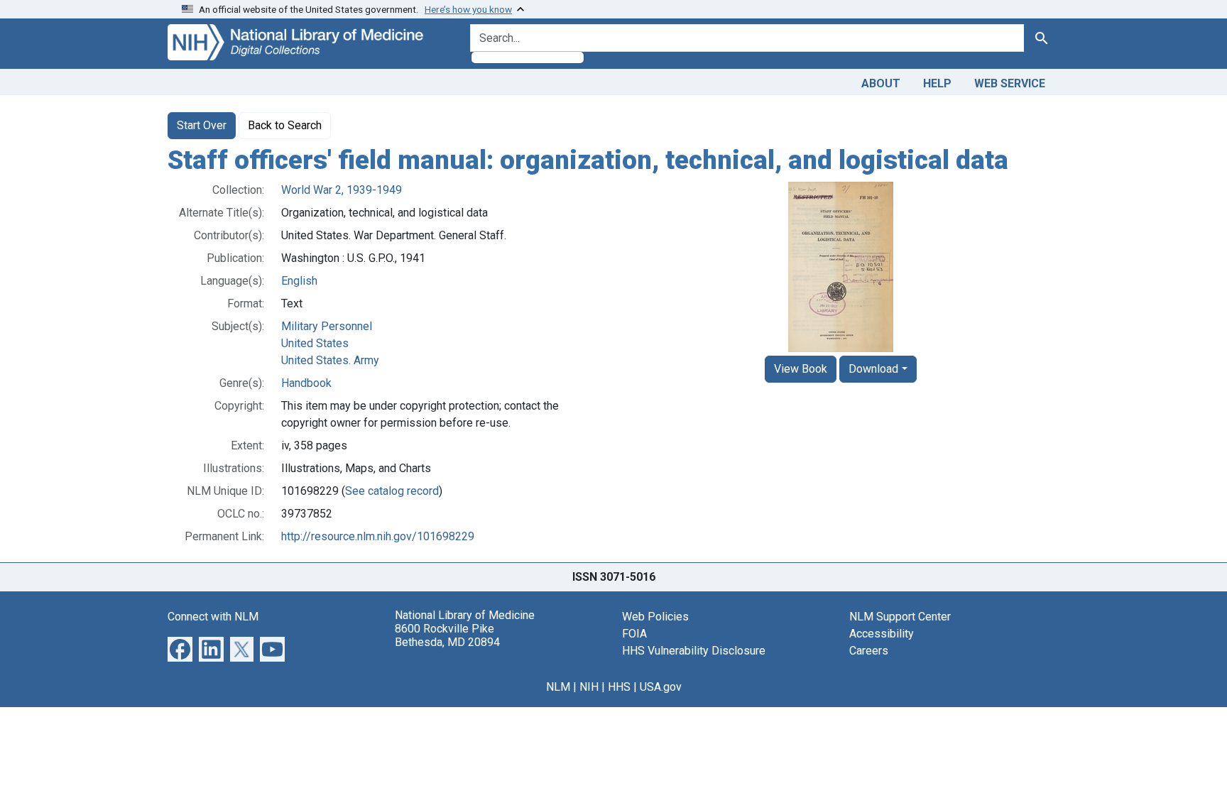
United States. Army (330, 360)
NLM (558, 687)
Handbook (306, 383)
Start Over (202, 125)
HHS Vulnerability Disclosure (693, 650)
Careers (868, 650)
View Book (800, 369)
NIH (589, 687)
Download (873, 369)
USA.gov (661, 687)
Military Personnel (326, 326)
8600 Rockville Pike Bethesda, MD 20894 (447, 635)
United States (315, 343)
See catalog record (392, 491)
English (299, 281)
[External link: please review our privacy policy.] (180, 648)
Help (937, 83)
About (880, 83)
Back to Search (285, 125)
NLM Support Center (900, 616)
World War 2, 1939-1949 (341, 190)
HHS (619, 687)
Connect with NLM (213, 616)
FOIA (634, 633)
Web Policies (655, 616)
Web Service (1009, 83)
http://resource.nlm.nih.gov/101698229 (377, 536)
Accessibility (881, 633)
